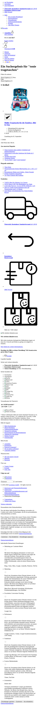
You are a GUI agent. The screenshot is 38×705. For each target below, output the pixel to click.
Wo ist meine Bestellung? (15, 17)
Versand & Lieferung (10, 431)
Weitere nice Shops (10, 501)
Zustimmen (4, 537)
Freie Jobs (7, 469)
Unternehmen (8, 499)
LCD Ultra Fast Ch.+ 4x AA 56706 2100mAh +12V (19, 186)
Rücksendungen (13, 18)
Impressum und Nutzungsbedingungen (15, 488)
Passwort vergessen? (10, 447)
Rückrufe (7, 460)
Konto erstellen (8, 41)
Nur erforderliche (13, 537)
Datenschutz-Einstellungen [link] (12, 496)
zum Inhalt (7, 4)
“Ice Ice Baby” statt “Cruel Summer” (15, 160)
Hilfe (5, 15)
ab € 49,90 (20, 8)
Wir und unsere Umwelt (11, 456)
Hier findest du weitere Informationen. (12, 346)
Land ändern (18, 481)
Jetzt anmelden (8, 34)
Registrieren (7, 445)
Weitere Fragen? (9, 436)
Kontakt (10, 23)
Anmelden (7, 444)
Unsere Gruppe (8, 466)
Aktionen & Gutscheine (11, 434)
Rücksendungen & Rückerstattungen (15, 432)
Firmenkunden (8, 437)
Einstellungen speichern (7, 701)
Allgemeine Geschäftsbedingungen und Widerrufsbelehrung (15, 492)
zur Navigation (8, 2)
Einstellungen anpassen (26, 537)
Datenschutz (8, 489)
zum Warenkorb (9, 5)
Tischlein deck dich (10, 156)
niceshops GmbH (14, 485)
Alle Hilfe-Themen (13, 25)
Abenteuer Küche (9, 158)
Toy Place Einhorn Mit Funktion (13, 175)
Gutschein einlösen (9, 450)
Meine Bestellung (9, 427)
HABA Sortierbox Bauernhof (13, 173)
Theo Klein (7, 167)
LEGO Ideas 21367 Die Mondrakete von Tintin (18, 184)
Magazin (7, 458)
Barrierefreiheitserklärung (11, 494)
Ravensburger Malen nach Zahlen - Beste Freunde (19, 172)
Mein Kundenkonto (10, 426)
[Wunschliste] (5, 44)
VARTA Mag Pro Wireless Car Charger (15, 182)
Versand (8, 12)
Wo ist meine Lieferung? (11, 449)
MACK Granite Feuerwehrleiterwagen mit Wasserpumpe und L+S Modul (16, 188)
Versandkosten (12, 20)
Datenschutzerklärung (25, 533)
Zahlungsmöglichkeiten (15, 22)
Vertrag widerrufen (6, 504)
